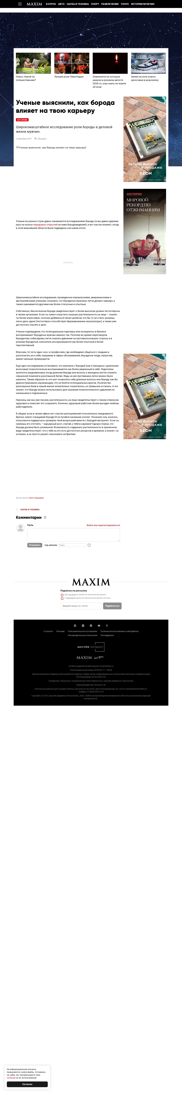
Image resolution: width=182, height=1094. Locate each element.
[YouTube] (99, 625)
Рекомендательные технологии (82, 635)
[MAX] (75, 625)
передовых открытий (45, 224)
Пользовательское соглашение (82, 631)
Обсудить (42, 139)
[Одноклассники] (107, 625)
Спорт (95, 4)
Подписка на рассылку (73, 590)
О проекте (48, 631)
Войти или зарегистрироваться (103, 525)
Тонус (125, 4)
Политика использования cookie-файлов (119, 631)
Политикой (70, 598)
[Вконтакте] (83, 625)
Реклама (60, 631)
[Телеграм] (91, 625)
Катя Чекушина (36, 498)
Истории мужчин (142, 4)
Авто (61, 4)
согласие (72, 595)
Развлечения (109, 4)
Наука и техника (78, 4)
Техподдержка (107, 635)
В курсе (51, 4)
